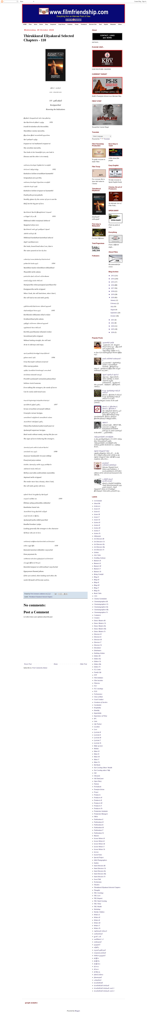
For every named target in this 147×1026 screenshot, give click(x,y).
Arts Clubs (97, 555)
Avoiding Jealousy (100, 558)
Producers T (98, 806)
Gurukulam (97, 705)
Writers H (97, 917)
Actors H (97, 509)
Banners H (97, 560)
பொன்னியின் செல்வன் (101, 985)
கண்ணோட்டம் (98, 939)
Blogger (77, 1011)
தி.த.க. (96, 969)
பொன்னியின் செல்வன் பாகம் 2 (104, 991)
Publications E (98, 819)
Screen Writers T (99, 846)
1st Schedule (98, 501)
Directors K (97, 637)
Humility (97, 710)
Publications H (99, 822)
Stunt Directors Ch (100, 868)
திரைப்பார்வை (98, 974)
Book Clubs (97, 593)
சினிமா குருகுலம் (99, 955)
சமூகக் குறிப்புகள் (100, 950)
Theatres (96, 885)
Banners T (97, 569)
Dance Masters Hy (100, 626)
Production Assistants (101, 811)
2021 (113, 320)
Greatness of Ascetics (100, 702)
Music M (97, 757)
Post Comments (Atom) (39, 668)
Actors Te (97, 520)
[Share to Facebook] (65, 594)
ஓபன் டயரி (97, 936)
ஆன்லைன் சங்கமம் (100, 931)
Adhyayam (97, 536)
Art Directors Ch (99, 541)
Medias (96, 748)
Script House (61, 24)
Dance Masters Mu (100, 629)
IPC (95, 718)
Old (95, 773)
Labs (95, 721)
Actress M (97, 528)
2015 (113, 282)
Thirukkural (84, 24)
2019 (113, 294)
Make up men (98, 746)
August (112, 309)
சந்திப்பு (96, 947)
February (113, 303)
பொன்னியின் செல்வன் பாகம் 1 (104, 988)
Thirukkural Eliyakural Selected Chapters (40, 597)
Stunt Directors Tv (100, 876)
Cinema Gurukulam (100, 599)
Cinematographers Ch (101, 604)
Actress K (97, 525)
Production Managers (101, 814)
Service (96, 852)
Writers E (97, 915)
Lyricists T (97, 740)
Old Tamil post (98, 778)
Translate (107, 139)
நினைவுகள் (98, 977)
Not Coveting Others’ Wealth (103, 767)
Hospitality (97, 708)
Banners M (97, 566)
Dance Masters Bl (99, 620)
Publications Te (99, 833)
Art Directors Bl (99, 539)
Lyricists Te (97, 743)
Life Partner (98, 724)
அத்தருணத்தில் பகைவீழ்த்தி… (104, 437)
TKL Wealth (98, 906)
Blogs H (96, 580)
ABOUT (105, 422)
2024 (113, 326)
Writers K (97, 920)
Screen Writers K (99, 841)
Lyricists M (97, 737)
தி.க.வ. (96, 966)
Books (41, 24)
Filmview (97, 683)
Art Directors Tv (99, 550)
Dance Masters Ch (100, 623)
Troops (76, 24)
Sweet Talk (97, 879)
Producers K (98, 800)
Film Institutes (98, 678)
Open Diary (98, 781)
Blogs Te (97, 590)
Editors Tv (97, 667)
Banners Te (97, 571)
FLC (95, 686)
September (114, 313)
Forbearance (98, 694)
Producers (97, 795)
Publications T (98, 830)
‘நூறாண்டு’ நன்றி (108, 342)
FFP (95, 675)
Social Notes (98, 855)
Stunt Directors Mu (100, 874)
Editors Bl (97, 656)
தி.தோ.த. (97, 972)
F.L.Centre (97, 669)
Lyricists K (97, 735)
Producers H (98, 797)
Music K (96, 754)
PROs (96, 816)
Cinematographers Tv (101, 612)
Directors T (97, 642)
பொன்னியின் (98, 983)
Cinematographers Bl (101, 601)
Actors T (96, 517)
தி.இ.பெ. (97, 961)
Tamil (100, 24)
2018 (113, 291)
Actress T (97, 531)
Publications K (98, 825)
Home (56, 664)
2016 (113, 285)
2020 (113, 297)
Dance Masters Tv (100, 631)
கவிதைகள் (98, 942)
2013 (113, 275)
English (106, 24)
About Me (97, 503)
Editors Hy (97, 659)
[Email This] (59, 594)
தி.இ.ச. (96, 958)
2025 (113, 329)
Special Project (99, 857)
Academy (70, 24)
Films (30, 24)
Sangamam (53, 24)
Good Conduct (98, 699)
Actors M (97, 514)
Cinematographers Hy (101, 607)
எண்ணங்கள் (98, 934)
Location (97, 727)
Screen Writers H (99, 838)
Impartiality (97, 713)
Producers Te (98, 808)
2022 (113, 323)
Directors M (98, 639)
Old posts (97, 776)
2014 (113, 279)
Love (95, 729)
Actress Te (97, 533)
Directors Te (98, 645)
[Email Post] (55, 594)
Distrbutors (97, 650)
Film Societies (98, 680)
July (112, 306)
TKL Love (97, 895)
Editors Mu (97, 664)
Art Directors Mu (99, 547)
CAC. (96, 596)
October (113, 316)
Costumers (97, 615)
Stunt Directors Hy (100, 871)
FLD (95, 691)
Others (120, 24)
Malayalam (113, 24)
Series (35, 24)
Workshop (97, 909)
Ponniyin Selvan (99, 789)
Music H (96, 751)
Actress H (97, 522)
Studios (96, 863)
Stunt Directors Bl (99, 866)
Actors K (97, 511)
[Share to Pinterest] (67, 594)
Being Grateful (98, 574)
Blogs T (96, 588)
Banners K (97, 563)
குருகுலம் (97, 944)
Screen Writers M (99, 844)
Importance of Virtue (100, 716)
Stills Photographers (100, 860)
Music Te (97, 762)
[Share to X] (63, 594)
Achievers (97, 506)
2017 (113, 288)
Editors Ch (97, 661)
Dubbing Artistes (99, 653)
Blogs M (96, 585)
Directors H (98, 634)
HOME (24, 24)
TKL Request (98, 898)
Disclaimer (97, 648)
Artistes (96, 552)
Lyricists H (97, 732)
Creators (97, 618)
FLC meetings (98, 689)
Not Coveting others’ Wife (102, 770)
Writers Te (97, 928)
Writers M (97, 923)
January (113, 300)
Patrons (96, 784)
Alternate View (93, 24)
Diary (46, 24)
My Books (97, 765)
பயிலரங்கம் (97, 980)
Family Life (97, 672)
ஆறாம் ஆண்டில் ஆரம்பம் (110, 374)
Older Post (83, 664)
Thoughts (97, 890)
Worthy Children (99, 912)
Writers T (97, 925)
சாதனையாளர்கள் (100, 953)
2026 (113, 332)
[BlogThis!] (61, 594)
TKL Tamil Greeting (100, 901)
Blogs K (96, 582)
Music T (96, 759)
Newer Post (28, 664)
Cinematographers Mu (101, 609)
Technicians (98, 882)
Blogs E (96, 577)
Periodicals (97, 786)
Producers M (98, 803)
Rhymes (96, 836)
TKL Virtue (97, 904)
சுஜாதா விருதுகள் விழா (101, 451)
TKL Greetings (98, 893)
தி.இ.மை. (97, 964)
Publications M (99, 827)
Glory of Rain (98, 697)
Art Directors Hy (99, 544)
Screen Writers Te (99, 849)
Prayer (96, 792)
